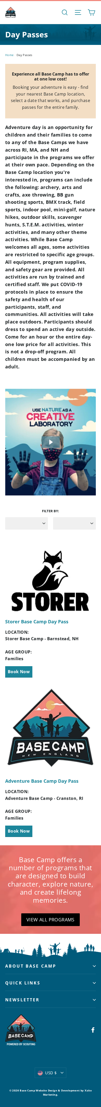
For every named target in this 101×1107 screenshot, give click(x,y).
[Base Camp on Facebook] (93, 1030)
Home (9, 55)
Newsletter (22, 1000)
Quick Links (23, 983)
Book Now (19, 671)
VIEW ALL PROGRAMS (50, 919)
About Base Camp (30, 966)
